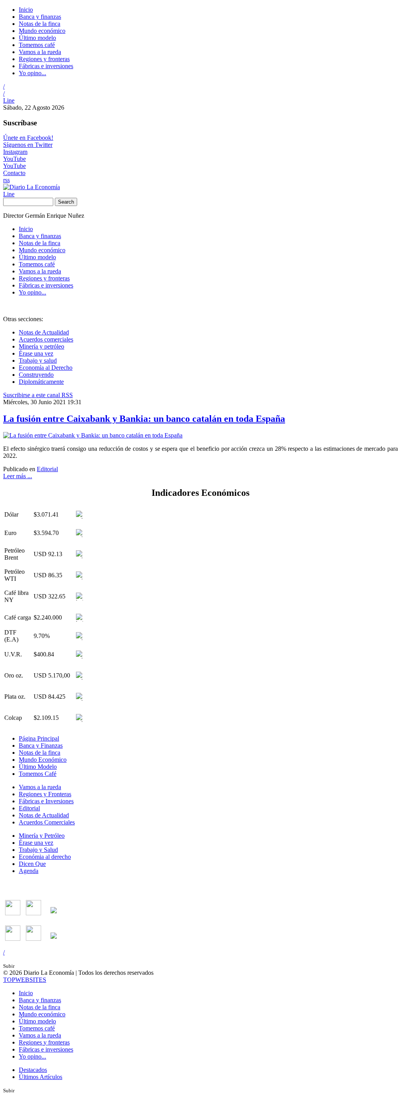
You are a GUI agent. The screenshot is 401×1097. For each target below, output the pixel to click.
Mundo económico (42, 30)
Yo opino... (32, 73)
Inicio (26, 9)
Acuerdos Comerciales (47, 822)
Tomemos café (37, 45)
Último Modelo (38, 766)
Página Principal (39, 738)
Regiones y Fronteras (45, 794)
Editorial (47, 469)
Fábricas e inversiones (46, 66)
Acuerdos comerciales (46, 339)
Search (66, 202)
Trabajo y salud (38, 360)
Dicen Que (32, 863)
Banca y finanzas (40, 16)
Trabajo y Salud (38, 849)
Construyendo (36, 374)
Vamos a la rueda (40, 52)
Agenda (28, 870)
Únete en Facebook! (28, 137)
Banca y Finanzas (41, 745)
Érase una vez (36, 353)
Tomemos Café (37, 773)
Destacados (33, 1069)
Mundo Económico (43, 759)
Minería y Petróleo (42, 835)
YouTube (14, 158)
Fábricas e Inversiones (46, 801)
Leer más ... (17, 476)
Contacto (14, 173)
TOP (24, 979)
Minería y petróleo (41, 346)
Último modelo (37, 37)
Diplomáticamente (41, 381)
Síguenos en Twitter (27, 144)
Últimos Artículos (40, 1077)
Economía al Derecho (45, 367)
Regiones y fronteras (44, 59)
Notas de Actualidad (44, 332)
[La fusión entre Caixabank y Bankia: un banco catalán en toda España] (92, 435)
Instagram (15, 151)
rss (6, 180)
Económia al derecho (45, 856)
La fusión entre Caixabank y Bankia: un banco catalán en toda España (144, 419)
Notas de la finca (39, 23)
